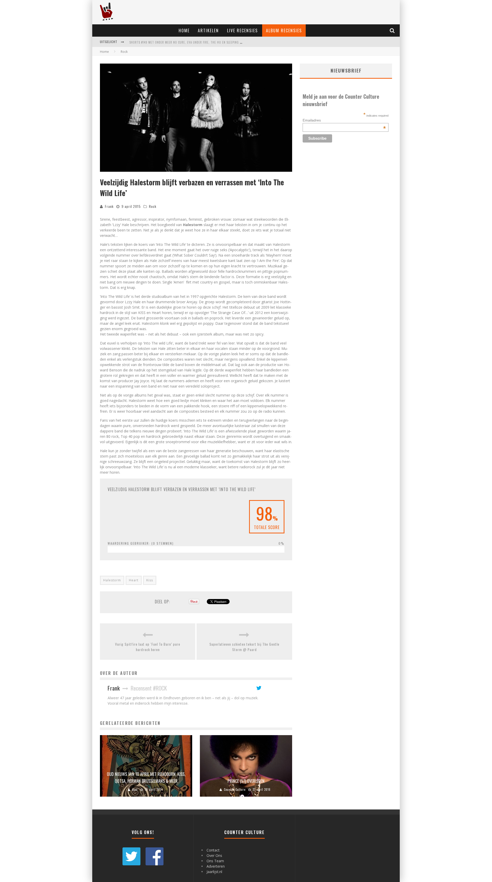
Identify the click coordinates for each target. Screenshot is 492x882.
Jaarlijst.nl (214, 871)
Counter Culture (234, 789)
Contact (213, 850)
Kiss (149, 580)
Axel (135, 789)
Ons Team (215, 860)
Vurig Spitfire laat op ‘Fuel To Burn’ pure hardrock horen (147, 646)
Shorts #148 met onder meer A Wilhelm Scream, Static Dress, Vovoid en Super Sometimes (195, 42)
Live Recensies (242, 30)
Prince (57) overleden (246, 781)
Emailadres (344, 120)
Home (184, 30)
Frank (109, 206)
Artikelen (208, 30)
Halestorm (112, 580)
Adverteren (216, 866)
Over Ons (214, 855)
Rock (152, 206)
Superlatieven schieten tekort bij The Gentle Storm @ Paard (244, 646)
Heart (133, 580)
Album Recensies (284, 30)
